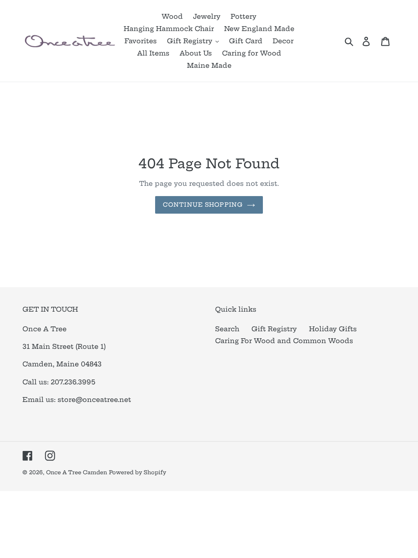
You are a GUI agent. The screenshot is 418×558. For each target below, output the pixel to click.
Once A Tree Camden (76, 472)
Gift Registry (274, 329)
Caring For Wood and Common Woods (284, 341)
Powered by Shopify (137, 472)
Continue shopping (203, 204)
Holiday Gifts (333, 329)
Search (227, 329)
